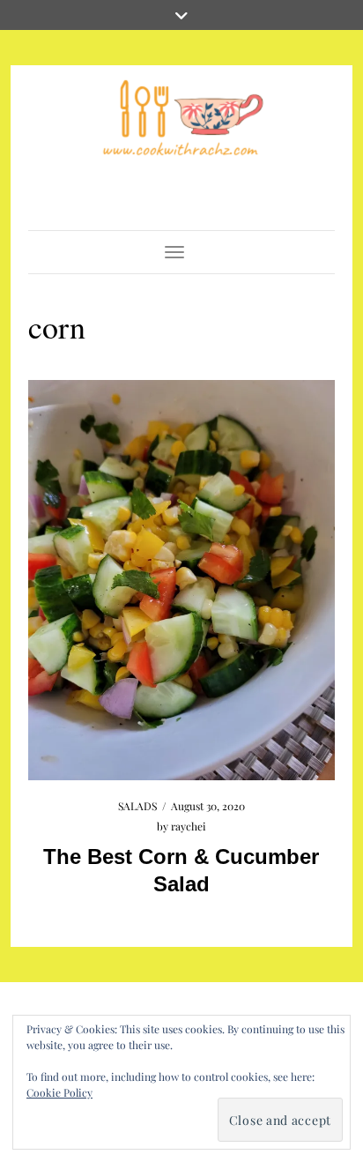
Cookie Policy (59, 1092)
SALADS (137, 806)
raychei (188, 826)
